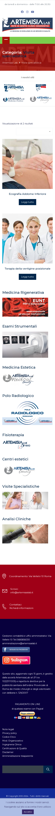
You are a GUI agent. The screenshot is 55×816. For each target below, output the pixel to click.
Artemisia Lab (10, 62)
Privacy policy (9, 733)
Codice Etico (9, 737)
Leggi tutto (27, 202)
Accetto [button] (28, 812)
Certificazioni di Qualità (14, 748)
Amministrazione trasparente (17, 756)
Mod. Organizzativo (12, 740)
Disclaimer (7, 752)
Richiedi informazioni (21, 608)
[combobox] (34, 131)
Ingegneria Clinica (11, 744)
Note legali (8, 729)
